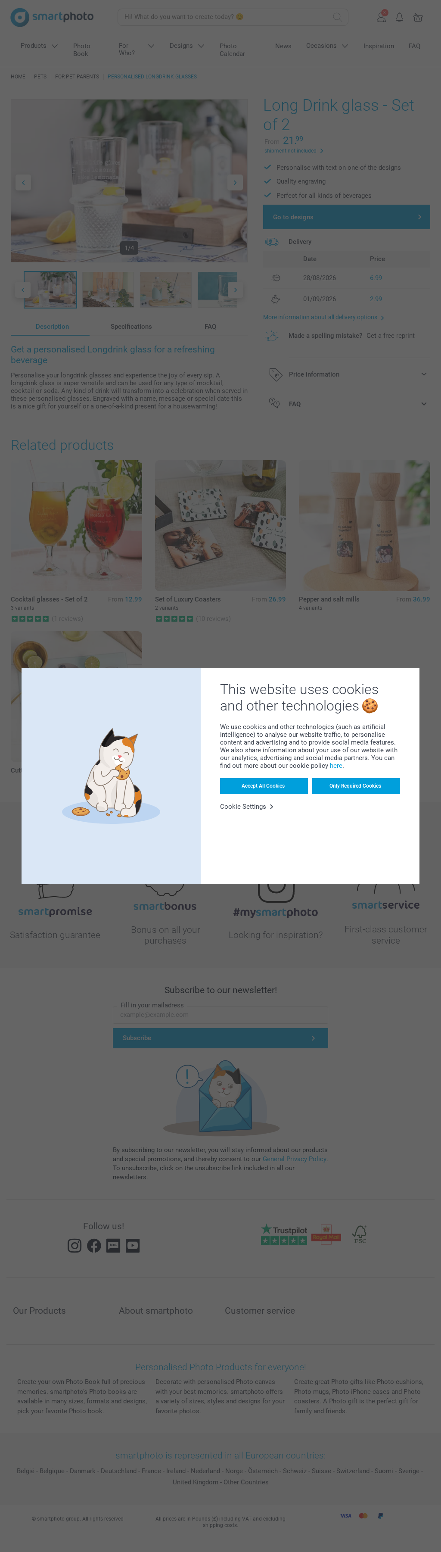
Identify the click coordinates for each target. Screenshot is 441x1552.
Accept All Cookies (263, 786)
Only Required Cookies (355, 786)
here (336, 766)
